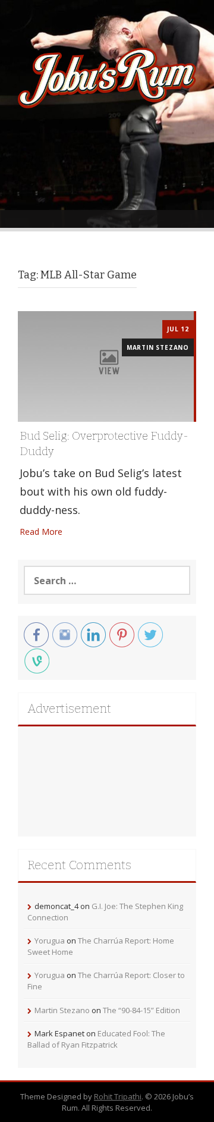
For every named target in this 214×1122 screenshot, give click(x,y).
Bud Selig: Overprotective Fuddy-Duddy (104, 444)
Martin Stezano (158, 347)
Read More (41, 531)
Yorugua (49, 940)
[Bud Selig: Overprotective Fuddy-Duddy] (106, 365)
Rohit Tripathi (117, 1096)
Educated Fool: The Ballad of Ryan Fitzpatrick (96, 1039)
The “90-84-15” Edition (141, 1010)
